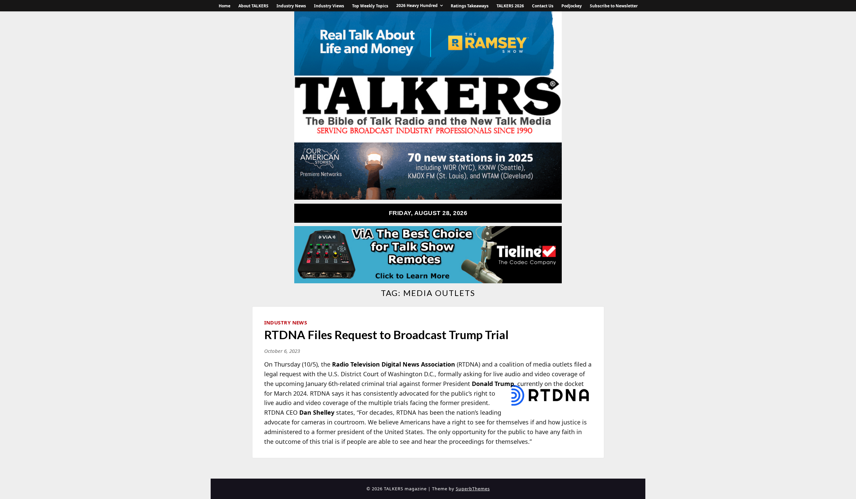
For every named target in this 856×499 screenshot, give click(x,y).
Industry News (291, 6)
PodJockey (571, 6)
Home (224, 6)
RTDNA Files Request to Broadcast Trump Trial (386, 334)
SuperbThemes (473, 489)
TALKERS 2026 (510, 6)
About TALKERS (253, 6)
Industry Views (329, 6)
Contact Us (542, 6)
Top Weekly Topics (370, 6)
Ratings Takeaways (470, 6)
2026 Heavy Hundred (417, 5)
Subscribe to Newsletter (614, 6)
